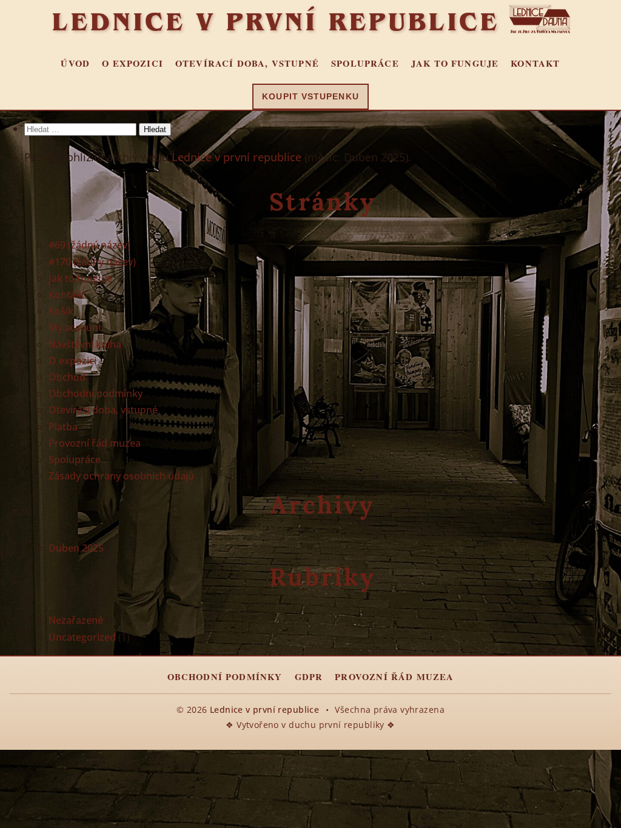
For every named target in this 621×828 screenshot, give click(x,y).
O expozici (132, 63)
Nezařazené (76, 620)
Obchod (67, 377)
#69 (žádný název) (89, 245)
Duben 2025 (76, 548)
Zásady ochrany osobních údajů (121, 475)
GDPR (309, 676)
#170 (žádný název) (92, 262)
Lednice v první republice (276, 21)
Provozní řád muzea (95, 443)
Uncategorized (82, 637)
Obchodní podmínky (96, 393)
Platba (63, 426)
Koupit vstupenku (310, 96)
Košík (61, 311)
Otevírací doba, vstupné (247, 63)
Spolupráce (365, 63)
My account (75, 327)
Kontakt (535, 63)
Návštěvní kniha (85, 344)
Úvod (75, 63)
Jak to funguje (455, 63)
